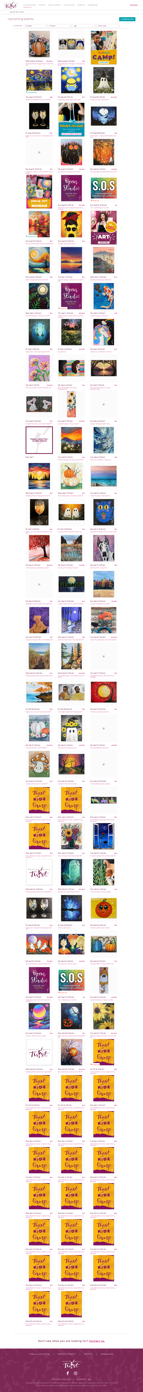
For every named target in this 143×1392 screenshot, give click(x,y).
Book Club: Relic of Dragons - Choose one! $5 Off (71, 64)
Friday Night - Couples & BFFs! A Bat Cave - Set (103, 136)
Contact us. (97, 1341)
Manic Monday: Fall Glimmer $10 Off (37, 280)
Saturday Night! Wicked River (99, 748)
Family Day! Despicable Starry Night (69, 99)
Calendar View (127, 19)
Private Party (67, 1354)
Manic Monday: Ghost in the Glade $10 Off (71, 640)
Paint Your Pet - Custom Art (98, 568)
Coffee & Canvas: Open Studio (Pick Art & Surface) (70, 316)
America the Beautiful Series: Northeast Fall (39, 243)
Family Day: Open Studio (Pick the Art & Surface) (70, 208)
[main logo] (11, 2)
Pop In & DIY (69, 5)
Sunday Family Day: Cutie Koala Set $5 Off (39, 424)
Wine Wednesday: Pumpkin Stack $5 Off (70, 496)
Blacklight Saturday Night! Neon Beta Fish (39, 604)
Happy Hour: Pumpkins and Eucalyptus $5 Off (39, 928)
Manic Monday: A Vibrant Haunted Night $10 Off (71, 1036)
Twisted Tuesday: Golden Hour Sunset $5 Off (70, 280)
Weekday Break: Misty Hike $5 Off (100, 280)
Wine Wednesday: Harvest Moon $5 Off (70, 1072)
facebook (68, 1373)
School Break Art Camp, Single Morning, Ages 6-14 (70, 820)
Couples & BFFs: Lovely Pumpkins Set (102, 964)
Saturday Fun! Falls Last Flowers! (68, 568)
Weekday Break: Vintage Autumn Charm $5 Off (39, 64)
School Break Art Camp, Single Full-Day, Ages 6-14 (38, 820)
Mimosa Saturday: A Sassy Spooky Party (38, 964)
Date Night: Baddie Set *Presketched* (70, 712)
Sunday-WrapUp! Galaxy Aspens (100, 784)
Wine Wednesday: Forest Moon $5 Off (37, 316)
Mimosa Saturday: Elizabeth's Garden (37, 568)
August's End (62, 351)
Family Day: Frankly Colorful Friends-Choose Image (39, 172)
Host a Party (54, 5)
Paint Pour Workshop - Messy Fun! (100, 460)
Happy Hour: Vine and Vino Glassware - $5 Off (39, 532)
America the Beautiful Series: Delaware (38, 99)
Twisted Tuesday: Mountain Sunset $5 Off (70, 460)
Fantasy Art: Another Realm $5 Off (68, 892)
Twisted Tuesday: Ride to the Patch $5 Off (103, 640)
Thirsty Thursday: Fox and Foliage (100, 892)
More (80, 5)
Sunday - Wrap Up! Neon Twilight (36, 1036)
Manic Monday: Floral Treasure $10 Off (69, 856)
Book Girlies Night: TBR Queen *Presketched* (67, 388)
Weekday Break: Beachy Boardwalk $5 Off (39, 676)
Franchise (93, 5)
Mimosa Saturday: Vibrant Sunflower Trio (38, 387)
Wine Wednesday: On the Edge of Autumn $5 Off (71, 676)
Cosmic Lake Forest (64, 928)
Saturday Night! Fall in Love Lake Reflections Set (100, 388)
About (88, 1354)
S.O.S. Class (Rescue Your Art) (99, 207)
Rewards (134, 5)
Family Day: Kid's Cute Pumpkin (100, 928)
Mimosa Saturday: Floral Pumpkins (36, 748)
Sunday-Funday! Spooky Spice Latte (101, 1000)
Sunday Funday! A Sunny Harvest (68, 424)
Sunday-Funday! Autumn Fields (100, 604)
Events (42, 5)
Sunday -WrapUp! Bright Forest (100, 424)
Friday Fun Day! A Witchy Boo (99, 99)
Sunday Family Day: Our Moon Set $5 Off (70, 604)
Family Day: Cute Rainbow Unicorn (101, 351)
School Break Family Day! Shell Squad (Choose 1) (102, 820)
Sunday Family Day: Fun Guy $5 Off (36, 784)
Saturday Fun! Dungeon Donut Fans (69, 172)
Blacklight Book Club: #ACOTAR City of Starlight (102, 676)
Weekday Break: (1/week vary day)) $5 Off (38, 892)
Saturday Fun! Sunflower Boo (67, 748)
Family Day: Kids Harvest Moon (99, 712)
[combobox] (35, 26)
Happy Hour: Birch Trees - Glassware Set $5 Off (39, 136)
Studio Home (29, 5)
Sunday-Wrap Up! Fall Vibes (66, 243)
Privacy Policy (61, 1379)
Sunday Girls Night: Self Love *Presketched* (39, 640)
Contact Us (83, 1379)
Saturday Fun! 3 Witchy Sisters (67, 964)
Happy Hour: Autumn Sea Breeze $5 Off (38, 712)
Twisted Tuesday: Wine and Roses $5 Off (102, 856)
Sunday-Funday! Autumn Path (67, 784)
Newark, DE (27, 7)
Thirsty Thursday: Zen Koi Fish (99, 316)
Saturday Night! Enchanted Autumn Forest (103, 172)
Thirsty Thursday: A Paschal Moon (100, 496)
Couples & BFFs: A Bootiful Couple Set (70, 531)
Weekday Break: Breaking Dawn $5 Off (38, 496)
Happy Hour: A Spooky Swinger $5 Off (37, 351)
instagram (75, 1373)
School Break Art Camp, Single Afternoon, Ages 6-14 (39, 856)
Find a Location (39, 1354)
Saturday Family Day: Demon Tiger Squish (103, 531)
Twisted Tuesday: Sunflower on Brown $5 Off (103, 1036)
